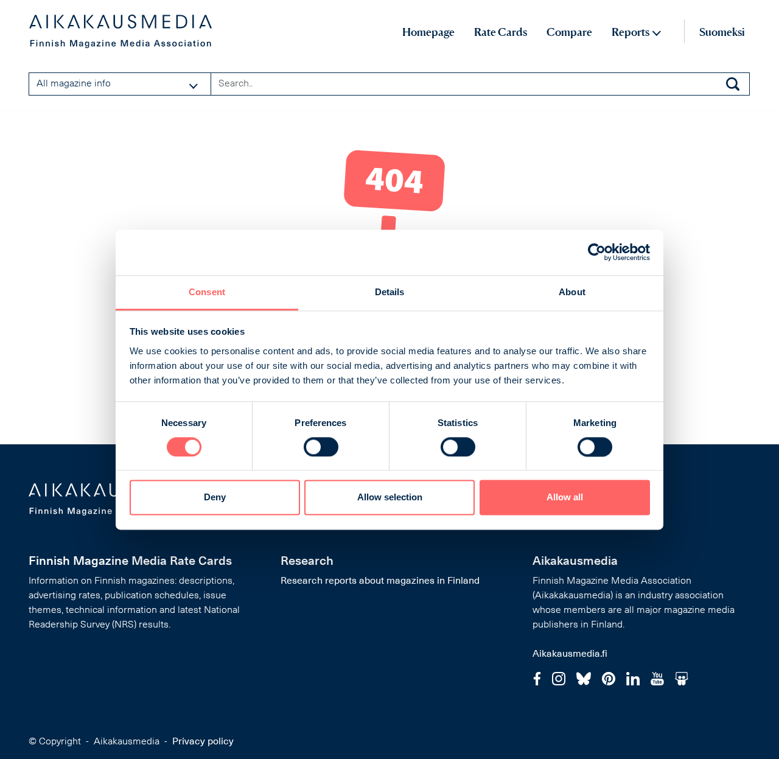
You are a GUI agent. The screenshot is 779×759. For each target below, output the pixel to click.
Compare (569, 32)
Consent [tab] (207, 292)
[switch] (321, 446)
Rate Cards (500, 32)
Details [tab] (390, 292)
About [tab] (572, 292)
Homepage (428, 32)
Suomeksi (722, 32)
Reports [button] (630, 32)
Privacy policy (203, 742)
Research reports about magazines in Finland (380, 581)
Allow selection (389, 497)
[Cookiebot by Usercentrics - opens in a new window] (596, 252)
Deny (215, 497)
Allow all (565, 497)
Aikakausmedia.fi (570, 654)
